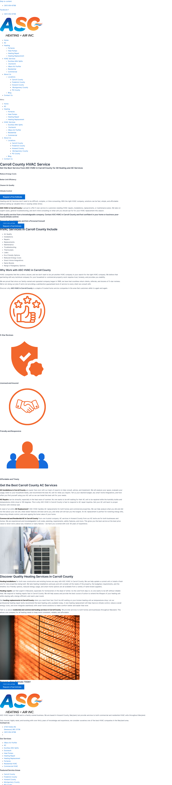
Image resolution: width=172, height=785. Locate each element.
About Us (7, 74)
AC (5, 43)
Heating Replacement (16, 56)
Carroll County (17, 80)
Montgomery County (20, 87)
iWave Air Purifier (14, 66)
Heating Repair (13, 53)
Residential (12, 69)
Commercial (12, 72)
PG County (16, 90)
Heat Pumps (12, 51)
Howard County (18, 85)
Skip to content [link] (6, 1)
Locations (11, 77)
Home (6, 40)
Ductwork (12, 64)
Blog (9, 93)
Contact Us (8, 95)
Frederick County (18, 82)
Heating (7, 45)
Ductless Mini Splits (15, 61)
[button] (86, 99)
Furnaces (11, 48)
